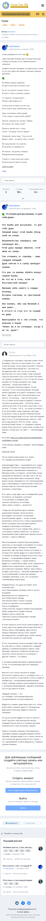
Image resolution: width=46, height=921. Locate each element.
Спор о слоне (7, 167)
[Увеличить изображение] (27, 54)
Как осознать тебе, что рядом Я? (17, 866)
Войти (23, 808)
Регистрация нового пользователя (23, 790)
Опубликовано (21, 49)
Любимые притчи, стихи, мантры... (18, 847)
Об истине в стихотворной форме (17, 880)
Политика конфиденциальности (22, 909)
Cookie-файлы (23, 912)
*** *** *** (6, 335)
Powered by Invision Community (23, 917)
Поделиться (12, 823)
